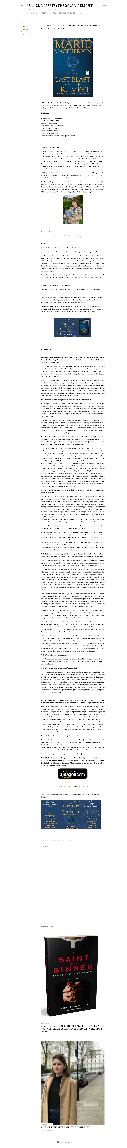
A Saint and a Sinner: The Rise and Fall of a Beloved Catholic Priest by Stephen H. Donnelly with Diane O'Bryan (72, 1028)
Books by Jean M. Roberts (37, 13)
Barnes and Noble (82, 786)
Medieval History (26, 34)
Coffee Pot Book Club (28, 29)
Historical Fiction (26, 32)
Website (57, 236)
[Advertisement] (73, 909)
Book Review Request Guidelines (62, 13)
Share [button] (22, 22)
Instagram (80, 236)
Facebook (71, 236)
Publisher (88, 236)
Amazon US (71, 786)
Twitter (63, 236)
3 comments (49, 1035)
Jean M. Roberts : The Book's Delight (60, 5)
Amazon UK (61, 786)
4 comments (49, 1130)
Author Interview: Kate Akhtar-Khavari (65, 1127)
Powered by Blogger (65, 1142)
